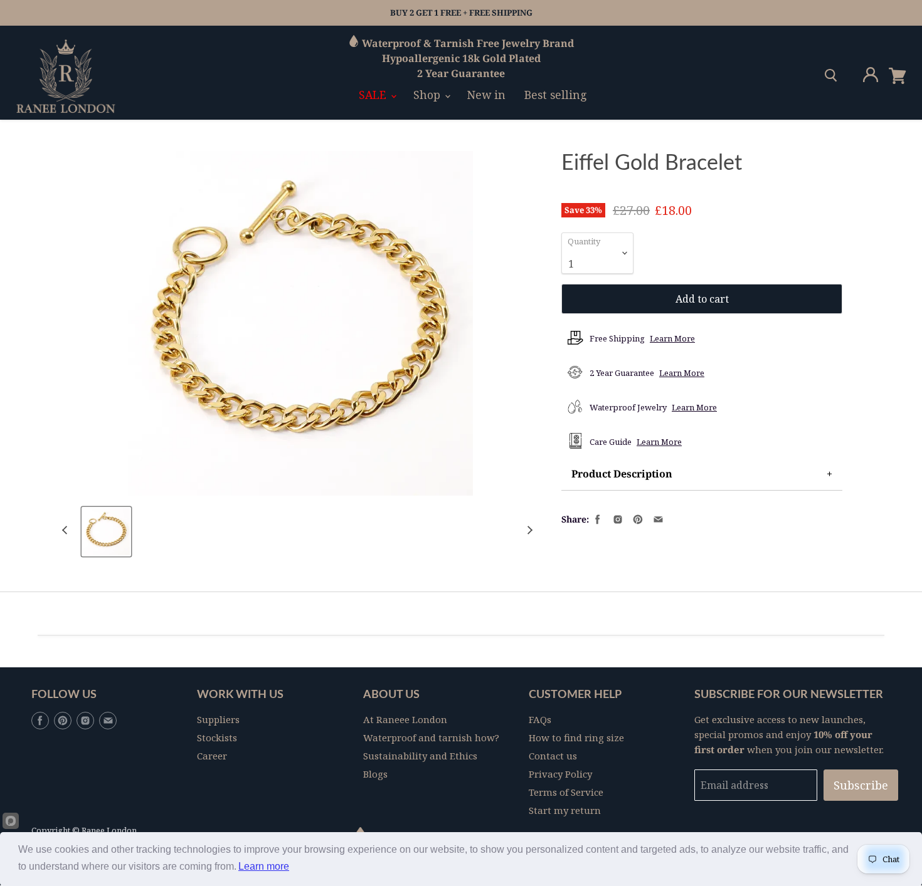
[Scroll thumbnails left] (66, 530)
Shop (428, 94)
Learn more (263, 866)
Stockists (217, 737)
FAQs (540, 719)
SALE (374, 94)
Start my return (565, 810)
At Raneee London (405, 719)
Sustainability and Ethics (420, 755)
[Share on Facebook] (596, 518)
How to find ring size (576, 737)
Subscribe (861, 785)
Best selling (555, 94)
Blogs (375, 774)
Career (212, 755)
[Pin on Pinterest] (636, 518)
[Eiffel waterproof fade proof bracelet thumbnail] (106, 531)
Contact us (553, 755)
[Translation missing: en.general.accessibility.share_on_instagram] (616, 518)
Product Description (621, 474)
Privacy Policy (560, 774)
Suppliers (218, 719)
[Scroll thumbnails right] (528, 530)
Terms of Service (566, 792)
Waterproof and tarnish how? (431, 737)
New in (486, 94)
